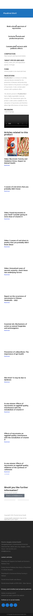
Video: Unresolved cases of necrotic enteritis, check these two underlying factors (16, 270)
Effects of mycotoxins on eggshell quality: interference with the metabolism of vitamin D (16, 436)
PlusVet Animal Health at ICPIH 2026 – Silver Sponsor (16, 583)
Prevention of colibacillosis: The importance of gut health (16, 353)
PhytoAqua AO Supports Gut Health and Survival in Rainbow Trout (15, 562)
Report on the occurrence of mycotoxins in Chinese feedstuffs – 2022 (15, 298)
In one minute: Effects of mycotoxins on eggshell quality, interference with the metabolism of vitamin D (16, 406)
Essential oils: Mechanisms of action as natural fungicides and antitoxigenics (15, 326)
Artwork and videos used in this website (12, 595)
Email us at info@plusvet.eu (14, 495)
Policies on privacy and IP (8, 593)
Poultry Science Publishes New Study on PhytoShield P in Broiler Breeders (16, 568)
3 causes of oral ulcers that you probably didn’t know (16, 188)
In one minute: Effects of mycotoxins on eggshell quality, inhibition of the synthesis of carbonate (16, 466)
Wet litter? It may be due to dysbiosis (15, 379)
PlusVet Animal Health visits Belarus (11, 579)
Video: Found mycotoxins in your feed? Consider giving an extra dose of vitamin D (15, 215)
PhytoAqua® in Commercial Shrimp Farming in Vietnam (14, 574)
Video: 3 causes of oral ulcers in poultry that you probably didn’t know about (16, 242)
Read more (7, 165)
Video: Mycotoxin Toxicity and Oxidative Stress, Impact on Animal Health (15, 161)
